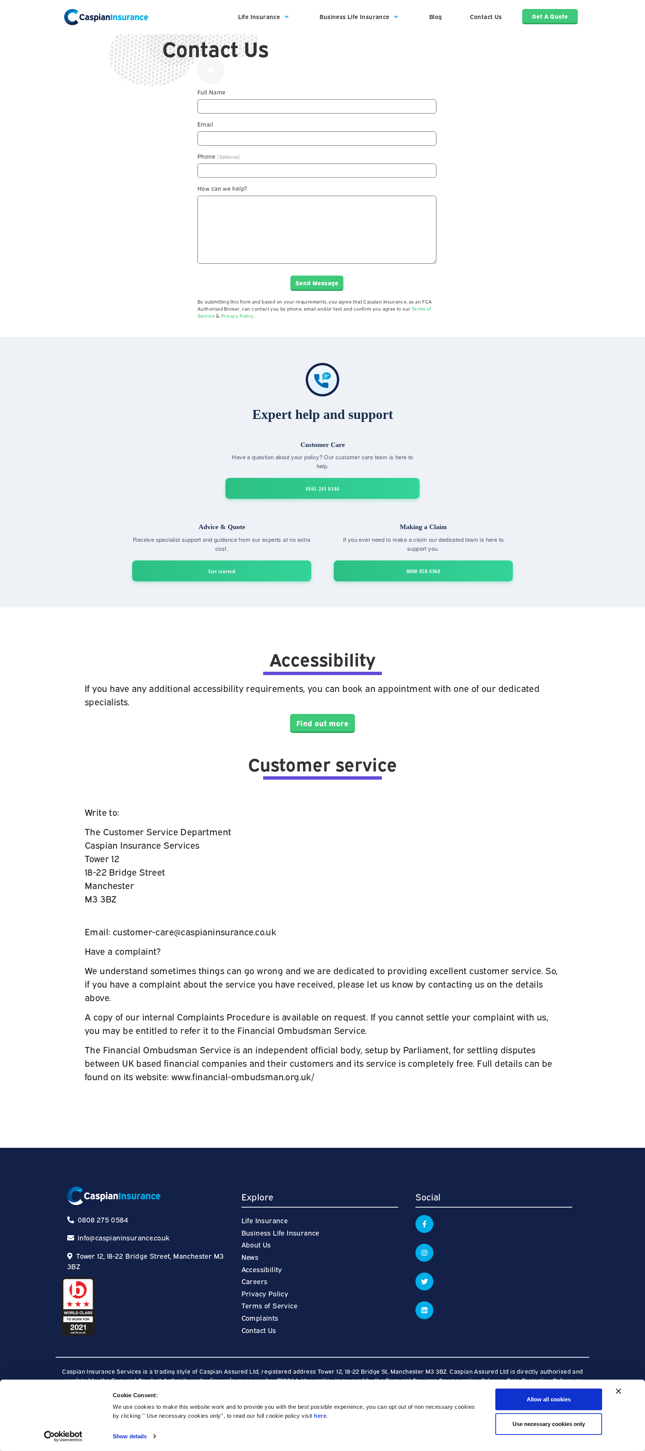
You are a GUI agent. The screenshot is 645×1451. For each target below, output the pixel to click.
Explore (258, 1196)
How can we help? (222, 188)
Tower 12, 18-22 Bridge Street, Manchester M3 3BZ (145, 1261)
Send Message (317, 283)
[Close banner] (618, 1391)
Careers (255, 1281)
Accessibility (262, 1269)
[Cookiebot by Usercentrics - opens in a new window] (63, 1436)
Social (427, 1196)
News (250, 1256)
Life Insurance (260, 16)
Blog (435, 16)
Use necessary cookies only (548, 1423)
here (320, 1416)
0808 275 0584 (101, 1219)
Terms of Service (269, 1305)
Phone (218, 156)
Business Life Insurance (355, 16)
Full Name (211, 92)
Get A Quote (550, 16)
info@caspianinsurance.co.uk (124, 1237)
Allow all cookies (549, 1399)
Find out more (322, 723)
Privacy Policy (237, 316)
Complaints (260, 1317)
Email (205, 124)
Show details (130, 1436)
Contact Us (486, 16)
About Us (256, 1244)
